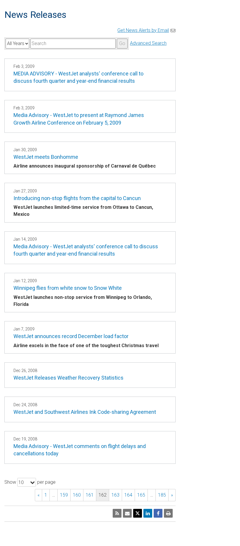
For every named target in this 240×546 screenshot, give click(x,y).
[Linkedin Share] (147, 513)
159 (64, 495)
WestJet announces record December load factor (70, 336)
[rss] (117, 513)
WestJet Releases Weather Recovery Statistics (68, 378)
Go (122, 43)
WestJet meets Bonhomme (45, 157)
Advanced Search (148, 43)
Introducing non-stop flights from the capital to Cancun (77, 198)
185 (162, 495)
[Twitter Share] (137, 513)
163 (115, 495)
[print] (168, 513)
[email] (127, 513)
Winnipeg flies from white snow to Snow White (67, 288)
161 (90, 495)
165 (141, 495)
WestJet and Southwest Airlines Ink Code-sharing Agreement (84, 412)
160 (77, 495)
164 (128, 495)
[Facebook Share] (158, 513)
